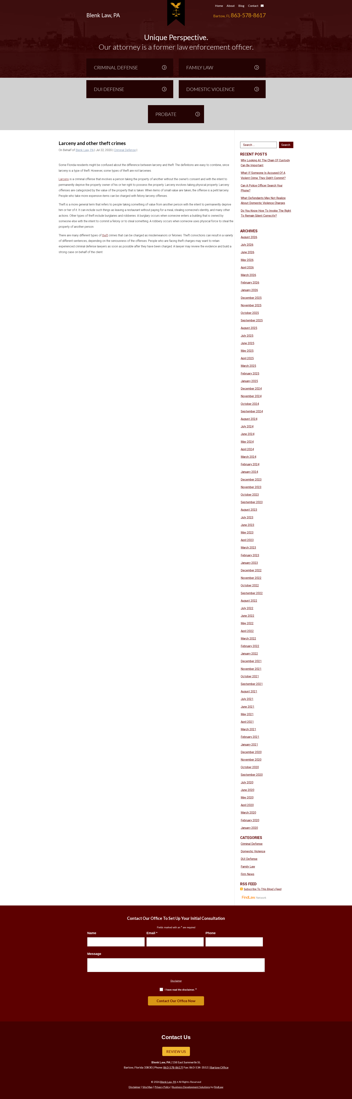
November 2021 (251, 669)
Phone (211, 933)
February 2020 (250, 820)
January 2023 (249, 563)
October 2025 (250, 313)
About (231, 5)
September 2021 (252, 684)
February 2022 (250, 646)
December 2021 (251, 661)
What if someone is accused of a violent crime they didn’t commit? (263, 175)
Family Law (248, 866)
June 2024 (247, 434)
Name (91, 933)
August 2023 (249, 509)
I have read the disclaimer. (181, 989)
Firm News (247, 874)
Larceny (64, 179)
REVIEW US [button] (176, 1051)
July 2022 (247, 608)
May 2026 (247, 260)
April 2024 (247, 449)
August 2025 (249, 328)
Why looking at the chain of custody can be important (265, 163)
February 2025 (250, 373)
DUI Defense (249, 859)
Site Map (147, 1087)
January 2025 (249, 381)
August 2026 (249, 237)
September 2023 (252, 502)
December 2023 (251, 479)
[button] (348, 1072)
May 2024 (247, 441)
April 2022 (247, 631)
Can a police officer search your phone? (262, 188)
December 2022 (251, 570)
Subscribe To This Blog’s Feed (262, 889)
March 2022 (248, 638)
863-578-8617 (248, 15)
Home (219, 5)
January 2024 (249, 472)
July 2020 (247, 782)
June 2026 (247, 252)
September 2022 (252, 593)
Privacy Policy (162, 1087)
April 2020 (247, 805)
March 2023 (248, 547)
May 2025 (247, 350)
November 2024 (251, 396)
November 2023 (251, 487)
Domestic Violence (253, 851)
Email (151, 933)
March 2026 (248, 275)
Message (94, 954)
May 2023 (247, 532)
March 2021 (248, 729)
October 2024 (250, 404)
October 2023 (250, 494)
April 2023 (247, 540)
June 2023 (247, 525)
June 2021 (247, 706)
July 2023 (247, 517)
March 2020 (248, 812)
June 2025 (247, 343)
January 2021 (249, 744)
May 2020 (247, 797)
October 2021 (250, 676)
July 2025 (247, 335)
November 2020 (251, 759)
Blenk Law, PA (85, 150)
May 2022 (247, 623)
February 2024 (250, 464)
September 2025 (252, 320)
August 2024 (249, 419)
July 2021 (247, 699)
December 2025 (251, 298)
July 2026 (247, 244)
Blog (241, 5)
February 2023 (250, 555)
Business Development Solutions (191, 1087)
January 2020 (249, 828)
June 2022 (247, 615)
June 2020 (247, 790)
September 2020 (252, 774)
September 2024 (252, 411)
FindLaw (218, 1087)
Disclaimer (176, 981)
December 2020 (251, 752)
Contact (253, 5)
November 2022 (251, 578)
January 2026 (249, 290)
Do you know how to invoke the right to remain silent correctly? (266, 213)
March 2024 (248, 457)
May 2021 (247, 714)
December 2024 (251, 388)
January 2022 (249, 653)
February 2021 (250, 737)
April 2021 (247, 722)
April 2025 (247, 358)
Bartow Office (219, 1067)
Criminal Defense (125, 150)
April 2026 (247, 267)
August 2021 (249, 691)
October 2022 (250, 585)
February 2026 (250, 282)
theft (105, 235)
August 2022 (249, 600)
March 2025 (248, 366)
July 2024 (247, 426)
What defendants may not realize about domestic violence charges (263, 200)
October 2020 (250, 767)
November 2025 (251, 305)
